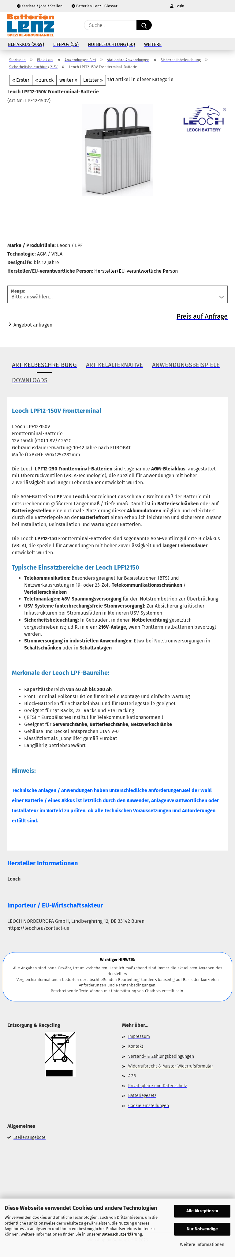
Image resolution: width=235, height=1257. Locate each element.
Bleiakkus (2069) (26, 44)
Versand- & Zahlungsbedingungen (161, 1056)
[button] (198, 25)
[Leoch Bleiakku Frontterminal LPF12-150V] (117, 150)
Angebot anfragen (32, 325)
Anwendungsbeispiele (186, 364)
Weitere (153, 44)
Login (178, 6)
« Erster (20, 80)
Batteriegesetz (142, 1095)
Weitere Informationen (202, 1244)
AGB (132, 1076)
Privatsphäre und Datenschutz (157, 1085)
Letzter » (93, 80)
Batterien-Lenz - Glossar (96, 6)
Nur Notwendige (202, 1229)
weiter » (68, 80)
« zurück (44, 80)
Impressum (139, 1036)
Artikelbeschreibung (44, 364)
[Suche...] (144, 25)
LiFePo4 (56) (66, 44)
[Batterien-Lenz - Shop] (30, 25)
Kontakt (135, 1046)
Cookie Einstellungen (148, 1105)
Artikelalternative (114, 364)
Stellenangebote (29, 1137)
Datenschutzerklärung (122, 1234)
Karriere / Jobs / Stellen (41, 6)
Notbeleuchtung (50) (111, 44)
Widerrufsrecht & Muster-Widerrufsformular (170, 1066)
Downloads (29, 380)
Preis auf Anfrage (202, 316)
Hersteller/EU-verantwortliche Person (136, 271)
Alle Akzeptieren (202, 1211)
